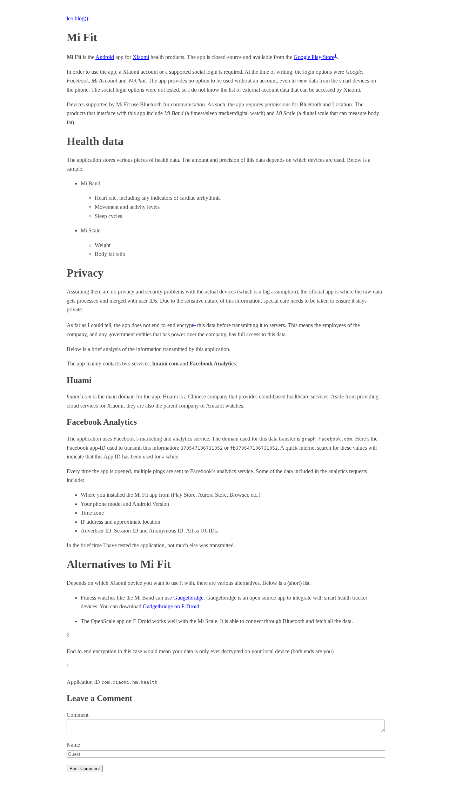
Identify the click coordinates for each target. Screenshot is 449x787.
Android (104, 57)
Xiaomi (141, 57)
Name (73, 745)
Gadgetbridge (188, 598)
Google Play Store (314, 57)
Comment (77, 715)
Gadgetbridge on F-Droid (171, 606)
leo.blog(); (78, 18)
